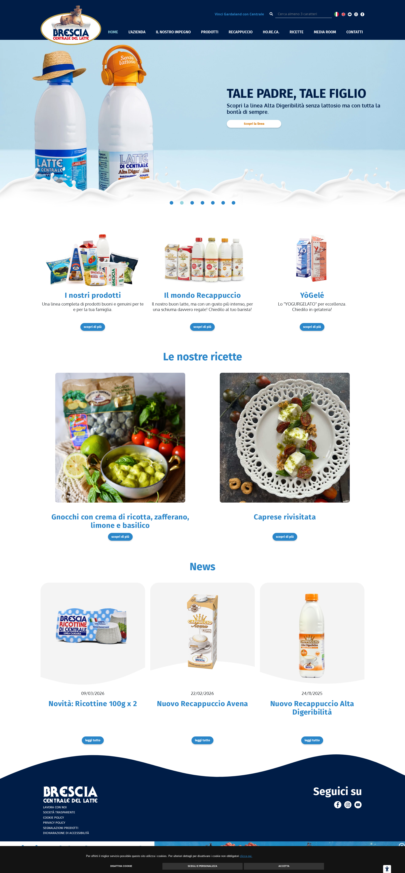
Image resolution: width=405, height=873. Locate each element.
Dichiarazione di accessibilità (66, 833)
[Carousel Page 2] (182, 203)
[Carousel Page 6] (223, 203)
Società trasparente (59, 812)
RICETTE (297, 32)
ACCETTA (283, 866)
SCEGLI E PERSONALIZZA (202, 866)
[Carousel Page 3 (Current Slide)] (192, 203)
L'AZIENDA (137, 32)
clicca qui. (246, 856)
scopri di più (254, 137)
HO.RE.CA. (271, 32)
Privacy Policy (54, 823)
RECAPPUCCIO (240, 32)
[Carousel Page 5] (213, 203)
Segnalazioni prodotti (60, 828)
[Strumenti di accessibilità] (387, 869)
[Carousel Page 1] (171, 203)
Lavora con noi (55, 807)
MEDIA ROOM (325, 32)
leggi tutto (92, 740)
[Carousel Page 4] (202, 203)
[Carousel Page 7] (233, 203)
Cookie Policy (53, 817)
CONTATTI (354, 32)
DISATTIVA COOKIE (121, 866)
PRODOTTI (209, 32)
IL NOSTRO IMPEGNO (173, 32)
